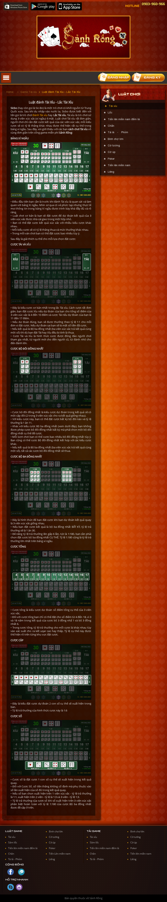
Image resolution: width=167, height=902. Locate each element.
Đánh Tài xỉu (40, 115)
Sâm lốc (12, 842)
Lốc (110, 112)
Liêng (111, 171)
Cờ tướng (114, 145)
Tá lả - (11, 859)
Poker (111, 158)
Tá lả (111, 132)
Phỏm (124, 132)
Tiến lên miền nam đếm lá (124, 119)
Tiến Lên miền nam (59, 853)
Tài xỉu (113, 106)
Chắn (111, 125)
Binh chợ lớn (115, 138)
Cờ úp (111, 152)
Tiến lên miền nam (119, 165)
